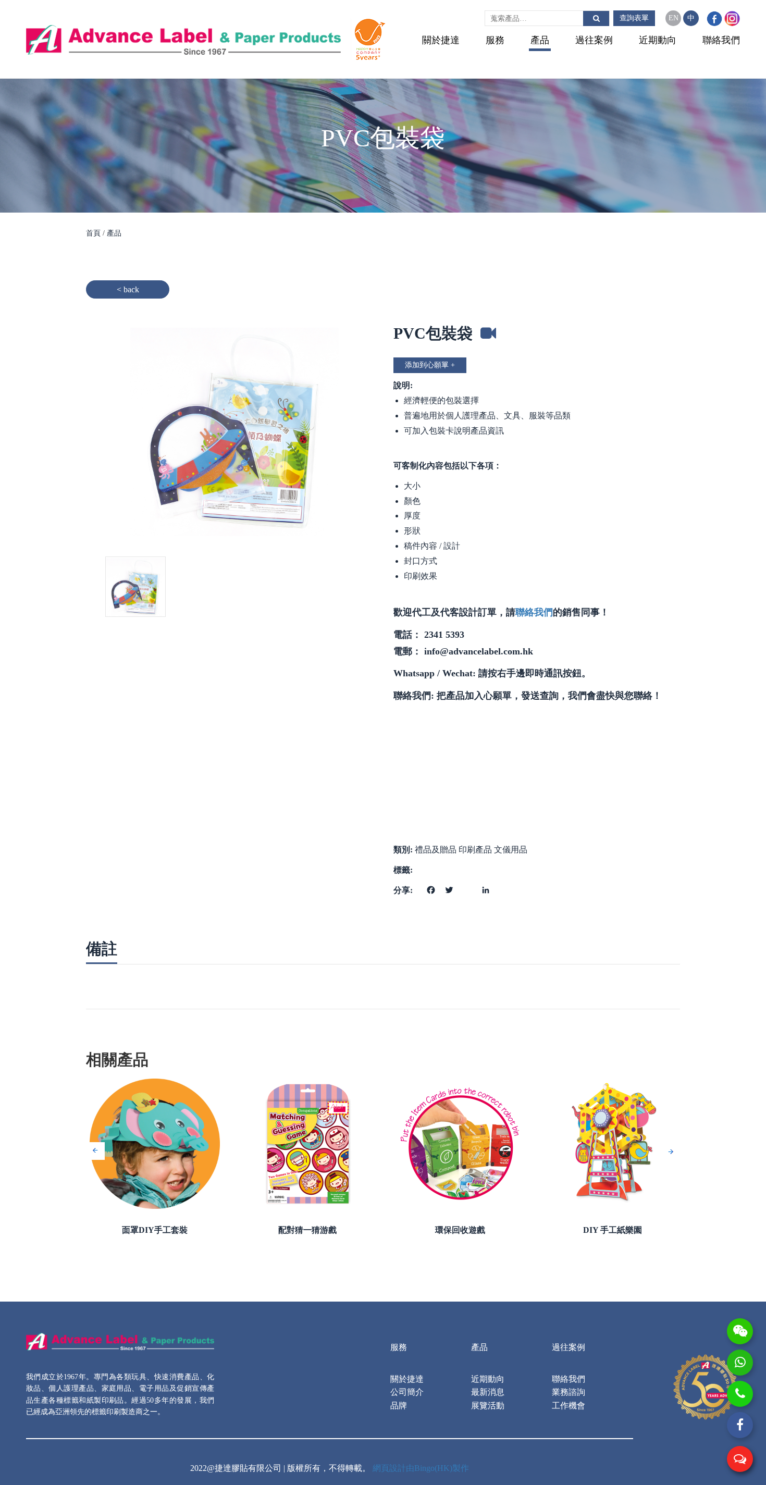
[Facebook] (429, 889)
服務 (495, 40)
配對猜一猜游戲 (307, 1230)
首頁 (94, 233)
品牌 (398, 1405)
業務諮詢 (568, 1392)
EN (673, 18)
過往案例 (594, 40)
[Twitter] (447, 889)
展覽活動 (487, 1405)
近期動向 (657, 40)
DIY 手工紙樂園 (612, 1230)
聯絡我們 (721, 40)
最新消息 (487, 1392)
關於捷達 (441, 40)
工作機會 (568, 1405)
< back (128, 289)
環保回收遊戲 (460, 1230)
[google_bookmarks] (466, 884)
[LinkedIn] (484, 889)
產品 (539, 40)
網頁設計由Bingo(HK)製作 (421, 1468)
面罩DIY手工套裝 (155, 1230)
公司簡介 (407, 1392)
